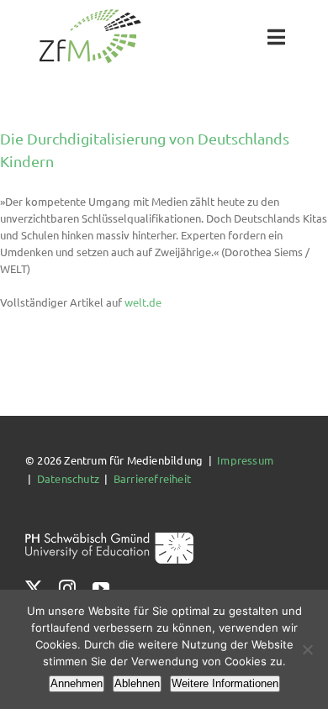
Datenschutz (68, 478)
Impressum (245, 460)
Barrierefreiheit (152, 478)
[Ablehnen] (307, 649)
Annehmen (76, 683)
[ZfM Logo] (90, 14)
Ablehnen (137, 683)
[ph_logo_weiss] (109, 538)
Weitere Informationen (225, 683)
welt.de (142, 302)
